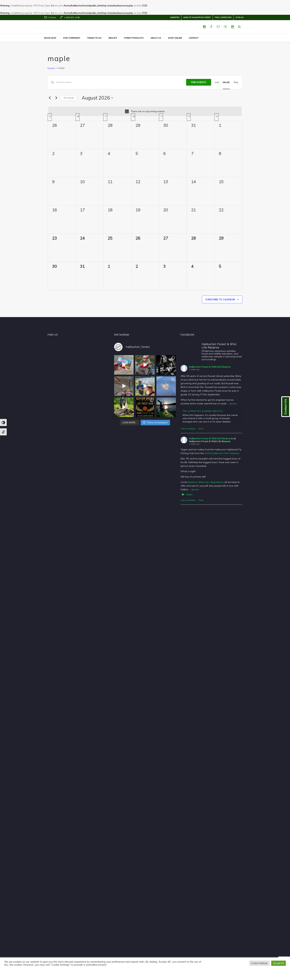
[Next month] (56, 98)
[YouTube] (225, 27)
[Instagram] (204, 27)
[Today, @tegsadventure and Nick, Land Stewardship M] (145, 386)
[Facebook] (211, 27)
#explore (193, 482)
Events (51, 68)
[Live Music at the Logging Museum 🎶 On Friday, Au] (166, 365)
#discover (204, 482)
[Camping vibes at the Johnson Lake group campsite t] (166, 407)
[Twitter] (218, 27)
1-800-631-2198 (72, 17)
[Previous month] (50, 98)
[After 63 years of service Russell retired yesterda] (124, 365)
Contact (52, 17)
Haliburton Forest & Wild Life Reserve (209, 366)
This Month (68, 98)
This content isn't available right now (202, 410)
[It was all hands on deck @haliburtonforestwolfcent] (124, 407)
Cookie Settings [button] (259, 963)
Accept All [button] (278, 963)
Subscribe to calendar (220, 299)
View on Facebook (188, 429)
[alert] (145, 111)
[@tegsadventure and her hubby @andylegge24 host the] (145, 365)
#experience (217, 482)
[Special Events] (232, 27)
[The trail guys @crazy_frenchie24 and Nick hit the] (124, 386)
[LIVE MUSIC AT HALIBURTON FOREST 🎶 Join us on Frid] (145, 407)
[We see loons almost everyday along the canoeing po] (166, 386)
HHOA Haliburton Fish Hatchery (222, 453)
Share (201, 429)
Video (189, 494)
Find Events (198, 82)
